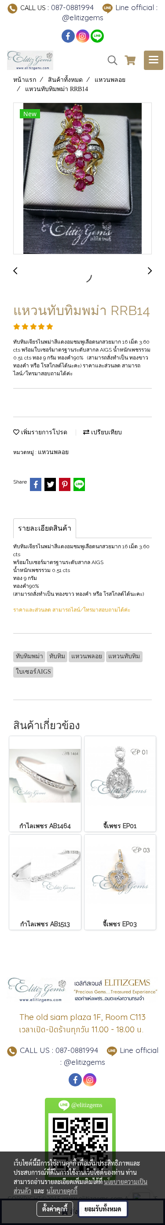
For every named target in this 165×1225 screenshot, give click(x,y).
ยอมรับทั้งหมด (102, 1209)
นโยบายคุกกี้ (62, 1191)
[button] (109, 60)
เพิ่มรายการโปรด (43, 432)
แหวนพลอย (53, 452)
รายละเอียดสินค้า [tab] (44, 528)
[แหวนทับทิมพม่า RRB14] (82, 179)
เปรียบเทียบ (105, 432)
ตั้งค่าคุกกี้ (54, 1209)
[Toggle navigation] (153, 60)
